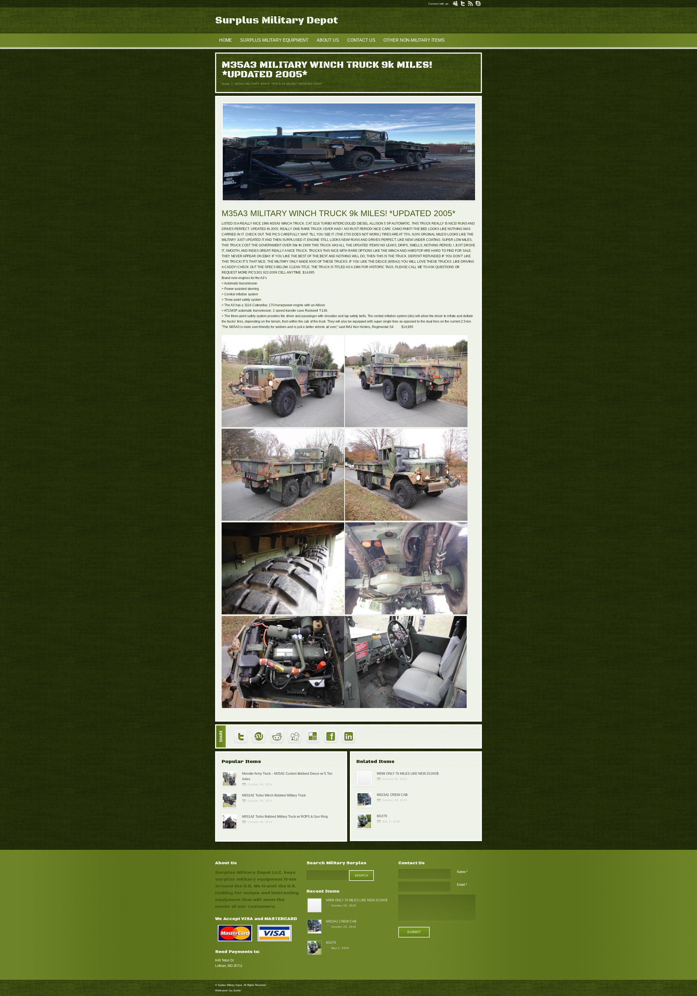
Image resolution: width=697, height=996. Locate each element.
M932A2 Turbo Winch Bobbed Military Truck (274, 795)
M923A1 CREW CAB (392, 795)
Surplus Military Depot (276, 20)
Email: (462, 885)
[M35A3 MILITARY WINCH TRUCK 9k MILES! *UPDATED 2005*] (349, 152)
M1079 (382, 816)
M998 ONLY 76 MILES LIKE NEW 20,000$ (407, 774)
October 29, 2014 (259, 784)
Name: (462, 872)
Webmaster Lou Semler (228, 990)
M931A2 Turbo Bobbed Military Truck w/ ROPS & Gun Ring (285, 817)
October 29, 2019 (394, 778)
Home (226, 83)
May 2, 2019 (391, 821)
